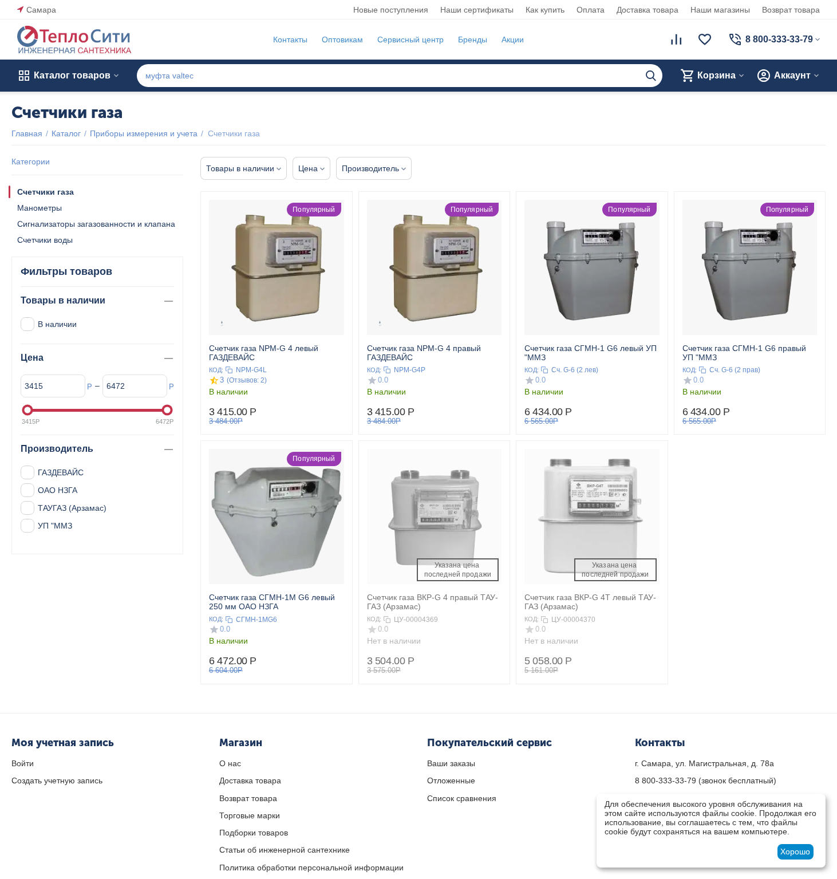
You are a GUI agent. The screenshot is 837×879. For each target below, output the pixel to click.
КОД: (216, 369)
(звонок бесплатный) (705, 780)
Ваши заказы (451, 763)
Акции (513, 39)
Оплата (591, 9)
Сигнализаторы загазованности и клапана (96, 223)
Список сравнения (461, 798)
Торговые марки (249, 815)
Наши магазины (720, 9)
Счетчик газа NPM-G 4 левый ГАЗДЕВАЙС (263, 353)
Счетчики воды (45, 240)
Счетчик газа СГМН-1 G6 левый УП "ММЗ (590, 353)
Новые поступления (390, 9)
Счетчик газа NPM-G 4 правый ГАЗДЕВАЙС (424, 353)
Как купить (545, 9)
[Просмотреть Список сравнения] (676, 39)
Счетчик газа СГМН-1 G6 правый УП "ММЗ (744, 353)
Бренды (472, 39)
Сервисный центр (410, 39)
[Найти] (651, 75)
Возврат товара (791, 9)
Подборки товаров (253, 832)
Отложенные (451, 780)
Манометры (39, 207)
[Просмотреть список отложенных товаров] (704, 39)
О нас (230, 763)
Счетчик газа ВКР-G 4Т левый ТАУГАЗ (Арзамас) (590, 602)
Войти (22, 763)
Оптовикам (342, 39)
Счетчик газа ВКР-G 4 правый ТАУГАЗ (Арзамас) (432, 602)
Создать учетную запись (56, 780)
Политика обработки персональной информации (311, 867)
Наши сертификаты (477, 9)
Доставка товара (647, 9)
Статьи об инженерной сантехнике (284, 849)
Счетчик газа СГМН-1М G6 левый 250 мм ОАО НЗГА (272, 602)
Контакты (290, 39)
